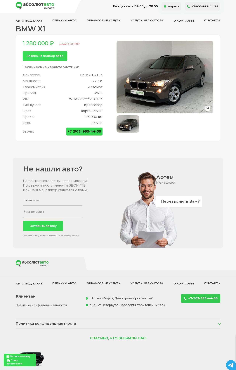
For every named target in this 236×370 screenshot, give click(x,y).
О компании (183, 20)
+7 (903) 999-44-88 (84, 131)
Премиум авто (64, 20)
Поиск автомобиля (14, 362)
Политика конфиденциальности (41, 305)
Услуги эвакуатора (147, 20)
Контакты (212, 20)
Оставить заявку (43, 226)
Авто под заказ (29, 20)
